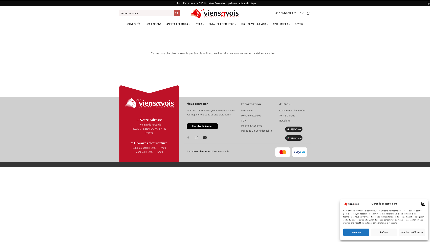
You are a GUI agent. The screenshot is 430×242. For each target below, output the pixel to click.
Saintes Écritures (177, 24)
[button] (423, 204)
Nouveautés (132, 24)
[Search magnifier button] (177, 13)
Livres (198, 24)
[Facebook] (188, 137)
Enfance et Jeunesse (221, 24)
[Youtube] (205, 137)
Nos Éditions (153, 24)
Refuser (384, 232)
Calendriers (280, 24)
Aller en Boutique (247, 3)
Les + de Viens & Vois (253, 24)
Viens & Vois (222, 151)
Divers (299, 24)
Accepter (356, 232)
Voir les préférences (412, 232)
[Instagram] (196, 137)
